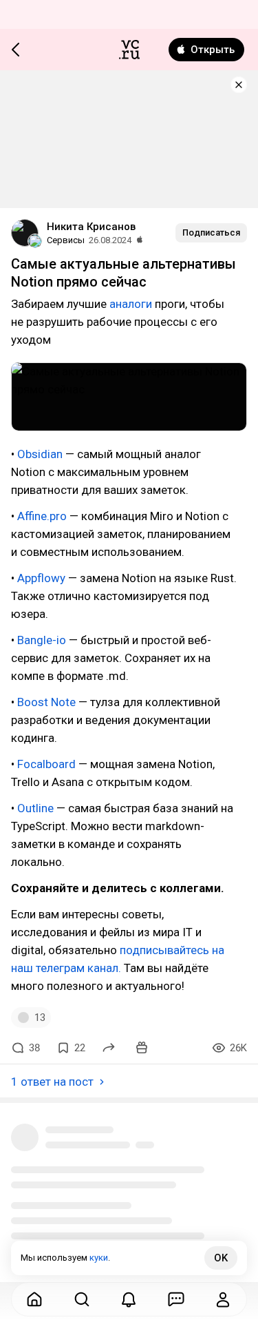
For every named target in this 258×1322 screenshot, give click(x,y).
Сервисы (66, 240)
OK (221, 1258)
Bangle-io (41, 640)
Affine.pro (42, 516)
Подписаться (211, 232)
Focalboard (46, 764)
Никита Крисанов (91, 226)
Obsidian (40, 454)
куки (98, 1257)
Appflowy (41, 578)
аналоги (130, 304)
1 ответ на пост (52, 1081)
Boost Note (46, 702)
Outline (35, 808)
